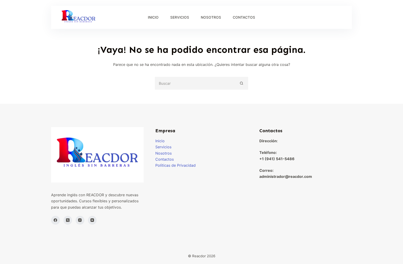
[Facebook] (55, 220)
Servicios (163, 147)
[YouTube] (92, 220)
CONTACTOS (244, 17)
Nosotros (163, 153)
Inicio (160, 141)
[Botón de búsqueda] (241, 83)
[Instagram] (80, 220)
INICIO (153, 17)
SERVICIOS (179, 17)
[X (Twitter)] (67, 220)
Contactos (164, 159)
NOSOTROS (211, 17)
